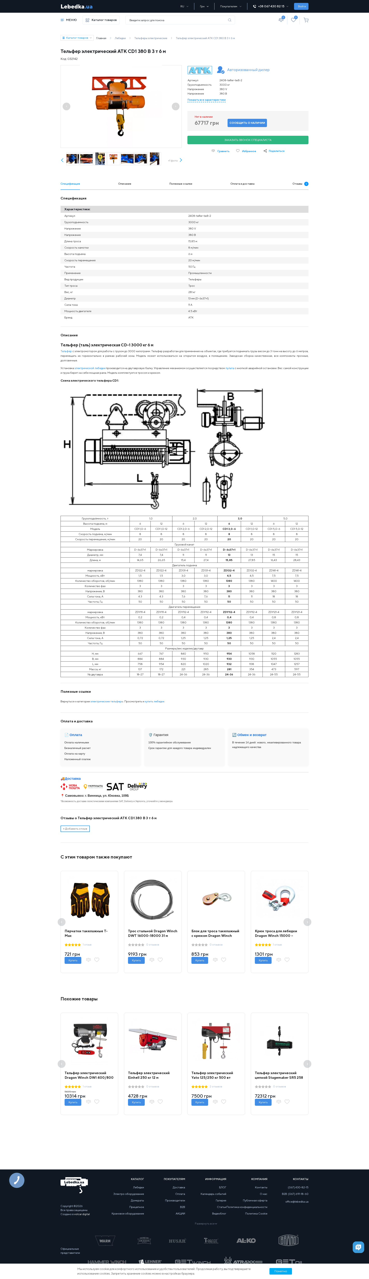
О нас (263, 1193)
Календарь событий (213, 1193)
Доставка (73, 779)
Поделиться (276, 150)
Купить (73, 960)
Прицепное (136, 1207)
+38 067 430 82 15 (271, 6)
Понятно (280, 1271)
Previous (62, 922)
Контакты (261, 1187)
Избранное (248, 151)
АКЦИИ (180, 1213)
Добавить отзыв (75, 828)
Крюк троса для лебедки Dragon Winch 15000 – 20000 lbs (276, 935)
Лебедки (138, 1187)
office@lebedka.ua (296, 1201)
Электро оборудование (128, 1193)
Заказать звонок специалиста (248, 140)
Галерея (221, 1200)
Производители (175, 1200)
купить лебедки (154, 701)
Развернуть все (204, 1223)
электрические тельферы (107, 701)
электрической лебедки (90, 368)
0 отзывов (152, 944)
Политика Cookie (256, 1213)
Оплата (180, 1193)
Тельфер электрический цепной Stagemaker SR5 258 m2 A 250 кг (279, 1077)
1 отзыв (87, 944)
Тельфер (66, 351)
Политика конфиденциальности (246, 1207)
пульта (230, 368)
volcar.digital (82, 1214)
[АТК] (199, 70)
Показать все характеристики (206, 99)
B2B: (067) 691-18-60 (295, 1193)
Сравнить (223, 151)
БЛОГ (222, 1187)
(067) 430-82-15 (298, 1187)
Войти (302, 6)
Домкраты (137, 1200)
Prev (62, 160)
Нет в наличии (204, 116)
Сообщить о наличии (247, 122)
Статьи (221, 1207)
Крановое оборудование (128, 1213)
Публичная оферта (255, 1200)
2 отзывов (216, 1086)
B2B (182, 1207)
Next (181, 164)
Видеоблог (219, 1213)
